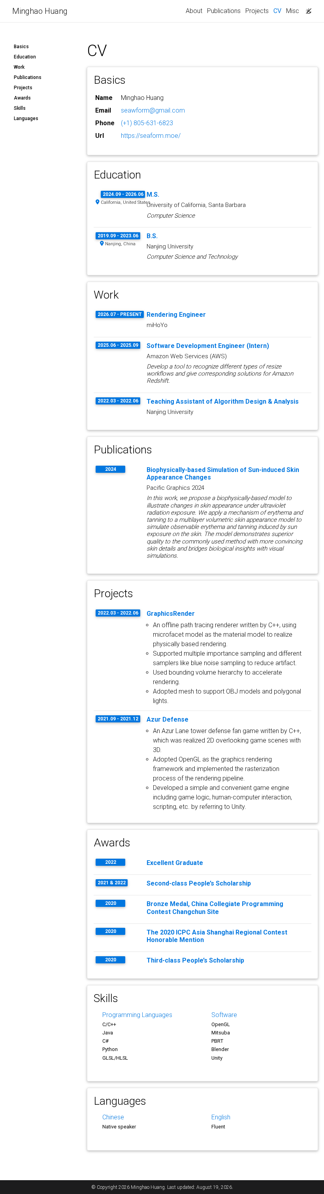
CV (278, 11)
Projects (257, 11)
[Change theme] (306, 8)
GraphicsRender (171, 613)
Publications (224, 11)
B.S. (152, 236)
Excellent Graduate (175, 863)
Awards (22, 98)
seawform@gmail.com (153, 110)
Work (19, 67)
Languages (26, 118)
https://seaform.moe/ (151, 135)
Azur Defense (167, 719)
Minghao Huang (40, 11)
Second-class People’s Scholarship (199, 883)
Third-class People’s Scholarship (195, 960)
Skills (20, 108)
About (194, 11)
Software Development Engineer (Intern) (208, 346)
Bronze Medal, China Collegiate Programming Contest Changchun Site (215, 907)
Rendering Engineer (176, 314)
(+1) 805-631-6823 (147, 123)
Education (25, 57)
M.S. (153, 194)
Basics (21, 46)
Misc (292, 11)
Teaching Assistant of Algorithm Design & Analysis (223, 401)
